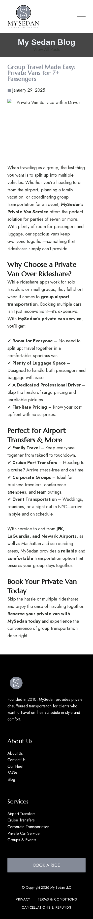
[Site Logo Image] (23, 16)
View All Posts (46, 49)
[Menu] (81, 16)
